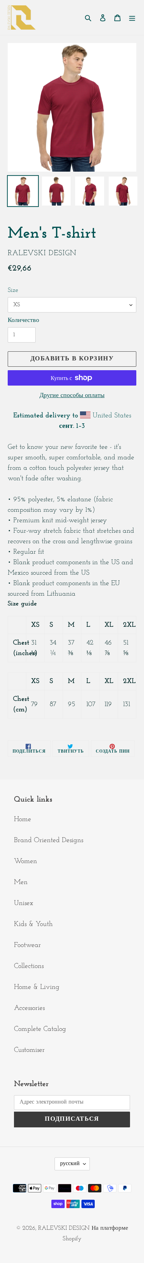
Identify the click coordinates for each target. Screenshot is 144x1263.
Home (22, 819)
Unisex (23, 903)
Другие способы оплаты (72, 396)
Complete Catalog (40, 1029)
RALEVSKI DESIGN (63, 1228)
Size (13, 290)
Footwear (27, 945)
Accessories (29, 1008)
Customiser (29, 1050)
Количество (23, 320)
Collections (29, 966)
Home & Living (36, 987)
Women (25, 861)
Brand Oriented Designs (48, 840)
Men (21, 882)
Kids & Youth (33, 924)
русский (70, 1164)
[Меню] (132, 17)
